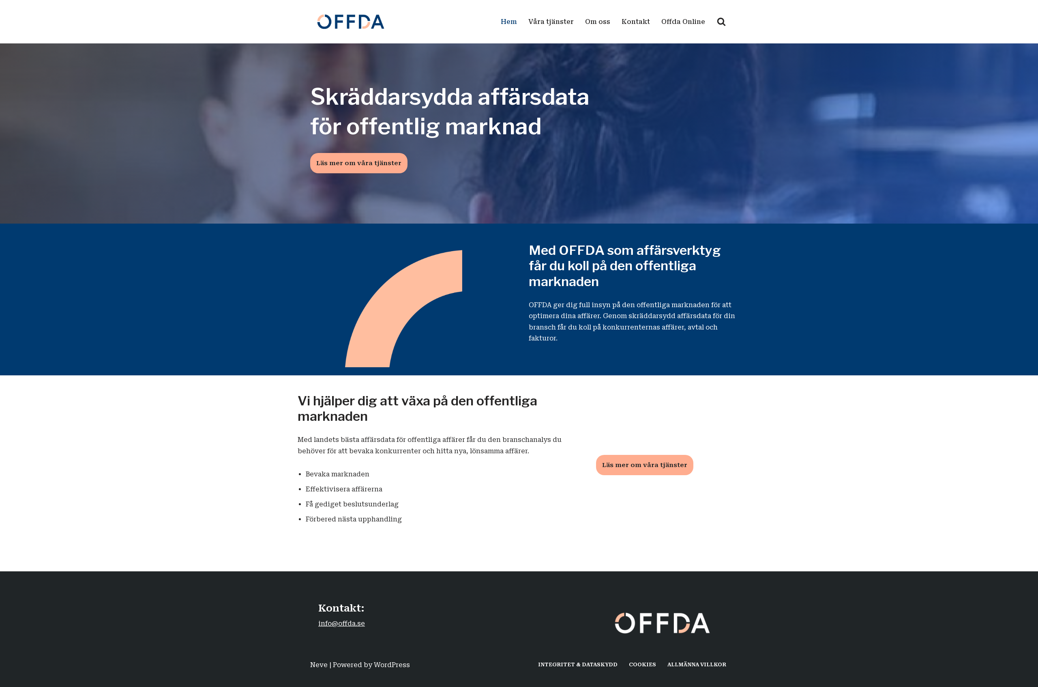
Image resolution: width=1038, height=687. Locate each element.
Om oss (597, 22)
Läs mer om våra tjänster (358, 163)
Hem (509, 22)
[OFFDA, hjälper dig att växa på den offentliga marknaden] (352, 21)
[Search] (721, 21)
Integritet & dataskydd (578, 664)
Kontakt (636, 22)
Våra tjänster (551, 22)
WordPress (392, 665)
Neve (319, 665)
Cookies (642, 664)
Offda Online (683, 22)
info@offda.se (341, 623)
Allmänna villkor (696, 664)
